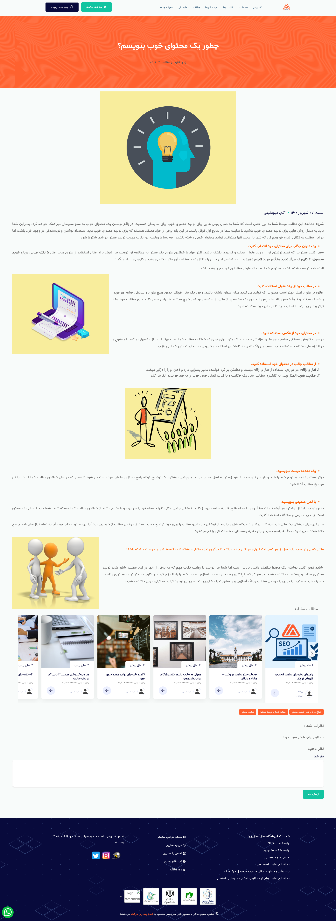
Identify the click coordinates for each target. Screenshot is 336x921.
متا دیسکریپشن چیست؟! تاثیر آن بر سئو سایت (68, 677)
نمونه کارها (211, 8)
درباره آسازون (174, 845)
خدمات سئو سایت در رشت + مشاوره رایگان (239, 677)
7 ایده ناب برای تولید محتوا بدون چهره (125, 677)
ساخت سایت (94, 7)
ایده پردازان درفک (142, 914)
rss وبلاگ (176, 870)
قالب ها (228, 8)
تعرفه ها (168, 8)
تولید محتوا (248, 712)
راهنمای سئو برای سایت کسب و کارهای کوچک (294, 677)
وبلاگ (196, 8)
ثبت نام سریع (173, 861)
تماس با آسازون (173, 853)
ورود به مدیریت (59, 7)
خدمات (244, 8)
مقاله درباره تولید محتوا (273, 712)
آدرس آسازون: (115, 836)
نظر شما (319, 757)
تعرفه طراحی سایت (170, 837)
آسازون (257, 8)
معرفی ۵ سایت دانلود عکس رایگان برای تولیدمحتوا (180, 677)
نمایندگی (183, 8)
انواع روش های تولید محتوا (306, 712)
